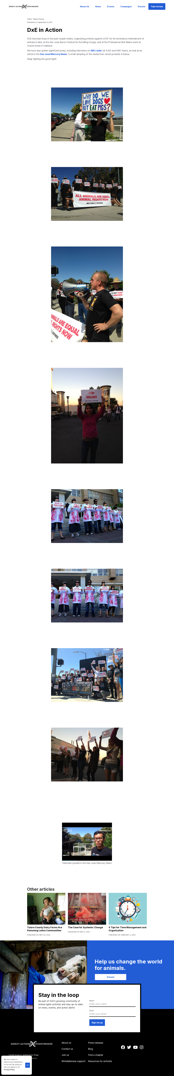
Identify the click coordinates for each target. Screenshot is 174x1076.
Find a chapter (95, 1055)
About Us (84, 6)
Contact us (67, 1049)
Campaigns (126, 6)
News (98, 6)
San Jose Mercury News (53, 54)
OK (27, 1065)
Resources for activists (100, 1061)
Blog (90, 1049)
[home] (25, 6)
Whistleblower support (73, 1061)
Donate (141, 6)
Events (110, 6)
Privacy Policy (9, 1070)
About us (66, 1042)
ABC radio (96, 50)
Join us (65, 1055)
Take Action (157, 6)
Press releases (95, 1042)
